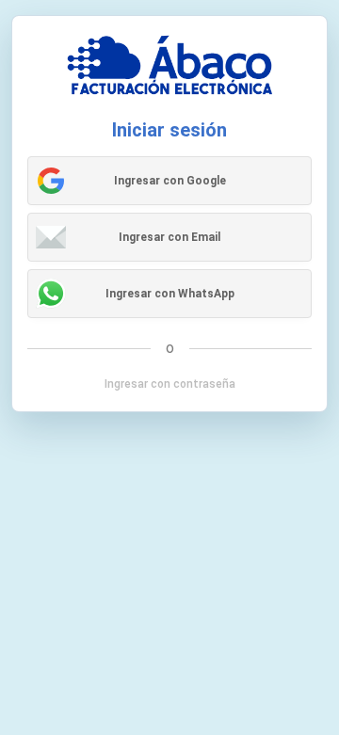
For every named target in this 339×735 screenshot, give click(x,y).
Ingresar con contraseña (170, 384)
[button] (169, 180)
